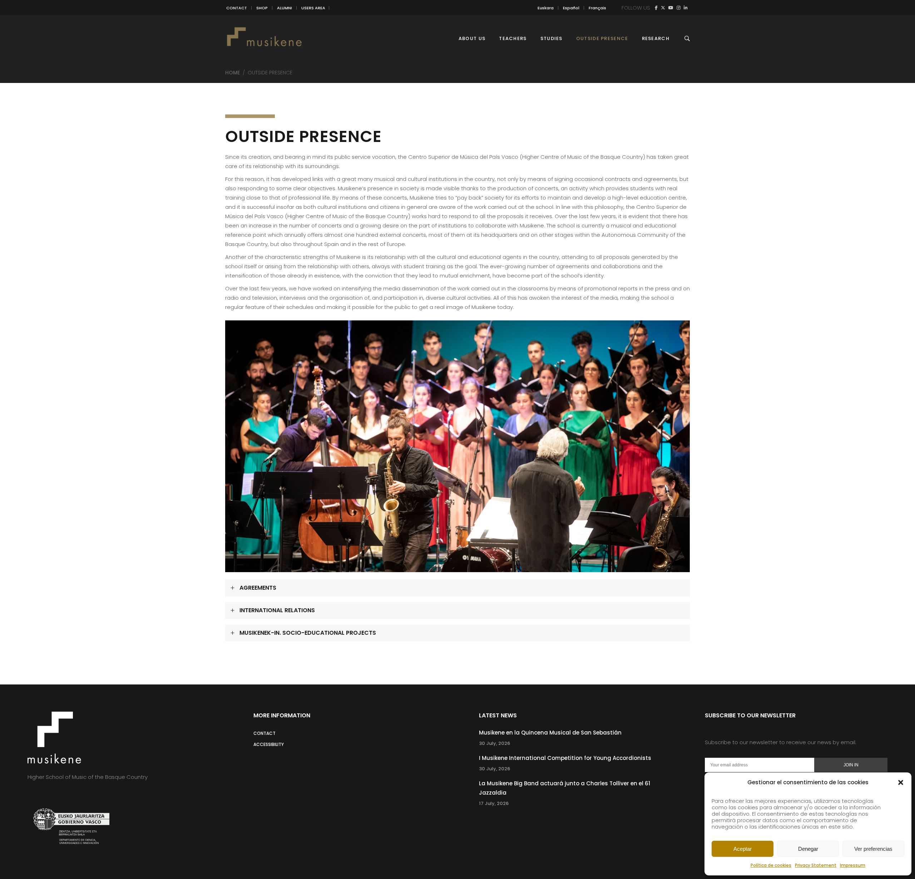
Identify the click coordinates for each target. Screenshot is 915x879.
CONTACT (236, 8)
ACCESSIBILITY (268, 744)
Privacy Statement (815, 865)
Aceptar (742, 849)
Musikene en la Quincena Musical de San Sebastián (550, 732)
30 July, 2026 (494, 743)
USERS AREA (313, 8)
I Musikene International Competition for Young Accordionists (565, 758)
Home (232, 72)
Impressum (852, 865)
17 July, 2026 (494, 803)
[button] (900, 782)
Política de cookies (771, 865)
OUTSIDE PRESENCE (303, 136)
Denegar (808, 849)
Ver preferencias (873, 849)
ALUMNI (284, 8)
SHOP (262, 8)
